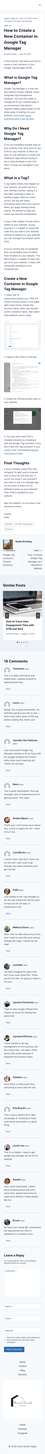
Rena (15, 784)
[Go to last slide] (7, 616)
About (23, 1362)
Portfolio (22, 1429)
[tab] (17, 642)
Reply (8, 689)
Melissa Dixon (21, 927)
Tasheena (18, 668)
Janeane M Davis (22, 1036)
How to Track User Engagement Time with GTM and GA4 (20, 625)
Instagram (23, 1433)
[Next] (38, 616)
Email (8, 1318)
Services (22, 1374)
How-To (7, 25)
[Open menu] (39, 5)
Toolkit (7, 450)
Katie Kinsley (11, 54)
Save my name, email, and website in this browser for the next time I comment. (23, 1340)
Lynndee (18, 964)
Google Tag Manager (24, 524)
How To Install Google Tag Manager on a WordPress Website (35, 559)
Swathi (17, 1179)
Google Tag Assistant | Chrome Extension (9, 558)
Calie (15, 889)
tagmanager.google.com (16, 298)
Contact (22, 1366)
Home (23, 1425)
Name (9, 1306)
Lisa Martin (19, 852)
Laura (16, 702)
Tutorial (8, 529)
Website (9, 1330)
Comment (11, 1271)
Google (8, 524)
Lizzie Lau (18, 1145)
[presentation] (22, 604)
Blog (22, 1370)
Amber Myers (20, 818)
